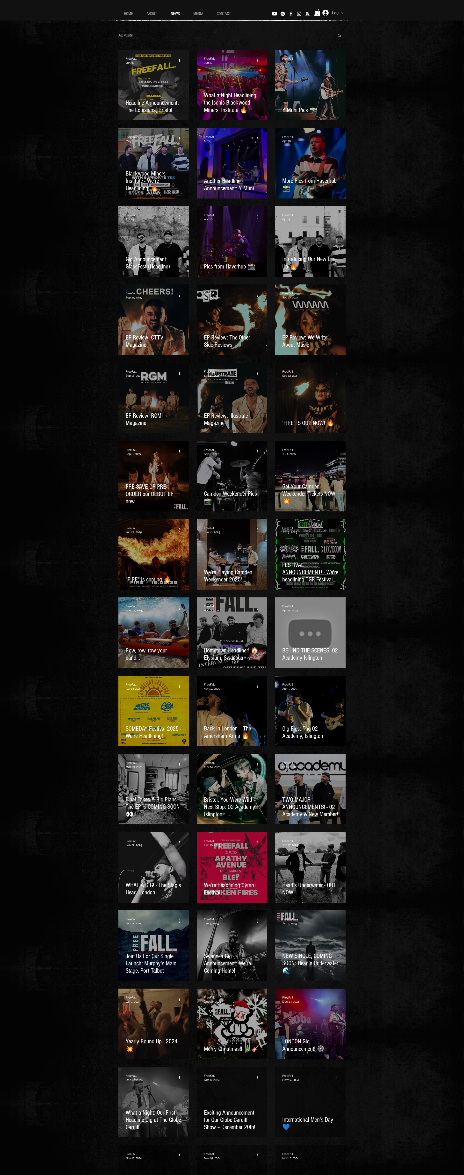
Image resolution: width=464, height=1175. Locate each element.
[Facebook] (291, 14)
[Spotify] (283, 14)
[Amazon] (307, 14)
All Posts (125, 35)
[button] (317, 12)
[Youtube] (274, 14)
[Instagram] (299, 14)
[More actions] (181, 60)
